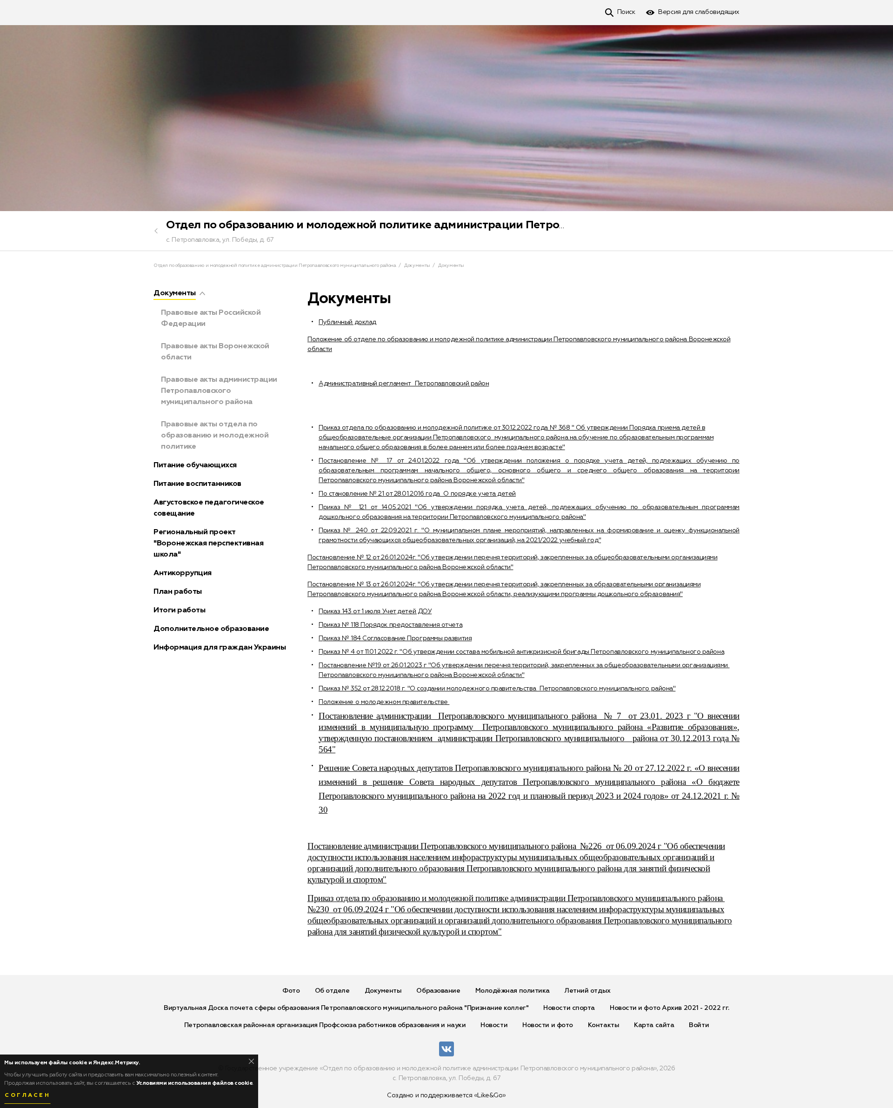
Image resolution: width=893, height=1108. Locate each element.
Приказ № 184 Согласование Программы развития (395, 638)
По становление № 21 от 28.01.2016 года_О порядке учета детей (417, 494)
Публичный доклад (347, 322)
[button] (202, 293)
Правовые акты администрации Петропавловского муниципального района (219, 391)
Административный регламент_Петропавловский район (404, 383)
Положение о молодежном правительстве (384, 702)
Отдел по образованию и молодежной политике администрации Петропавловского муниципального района (467, 225)
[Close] (251, 1061)
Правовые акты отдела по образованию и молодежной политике (214, 436)
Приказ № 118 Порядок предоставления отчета (390, 625)
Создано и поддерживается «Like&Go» (446, 1095)
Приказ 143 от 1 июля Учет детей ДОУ (375, 611)
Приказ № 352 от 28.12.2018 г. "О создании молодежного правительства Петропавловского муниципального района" (497, 688)
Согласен (27, 1095)
